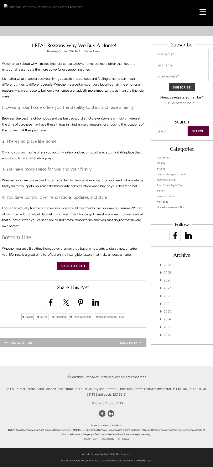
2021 (167, 303)
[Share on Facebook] (50, 302)
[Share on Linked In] (95, 302)
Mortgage (162, 201)
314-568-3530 (113, 403)
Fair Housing (123, 438)
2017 (166, 335)
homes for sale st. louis (111, 317)
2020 (167, 311)
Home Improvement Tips (171, 207)
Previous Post (21, 343)
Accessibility (108, 438)
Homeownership (81, 317)
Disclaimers (129, 460)
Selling (161, 163)
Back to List (72, 266)
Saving (43, 317)
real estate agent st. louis (171, 174)
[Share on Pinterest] (80, 302)
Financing (60, 317)
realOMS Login (144, 460)
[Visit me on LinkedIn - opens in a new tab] (188, 235)
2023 (167, 288)
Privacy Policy (91, 438)
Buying (29, 317)
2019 (167, 319)
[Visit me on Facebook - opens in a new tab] (175, 235)
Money (161, 190)
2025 (167, 272)
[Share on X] (65, 302)
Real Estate (163, 157)
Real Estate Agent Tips (170, 185)
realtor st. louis (165, 196)
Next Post (129, 343)
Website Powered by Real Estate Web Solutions (106, 454)
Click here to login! (181, 103)
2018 (167, 327)
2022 (167, 296)
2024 (167, 280)
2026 (167, 265)
